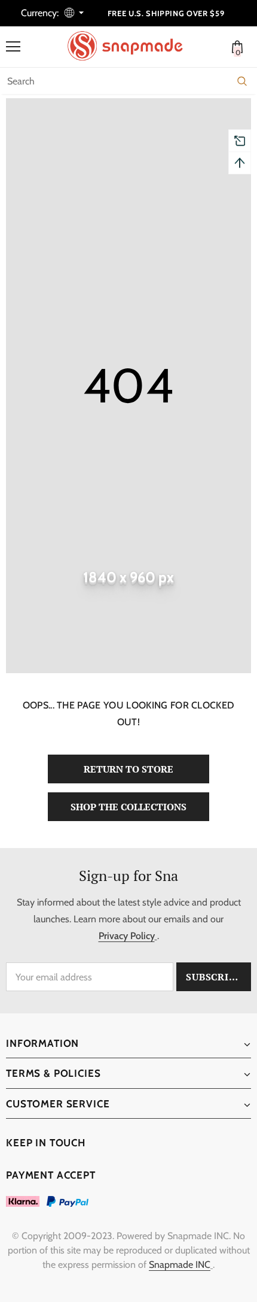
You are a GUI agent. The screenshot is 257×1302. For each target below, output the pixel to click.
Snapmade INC (179, 1264)
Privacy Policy (127, 935)
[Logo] (131, 46)
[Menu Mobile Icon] (13, 47)
